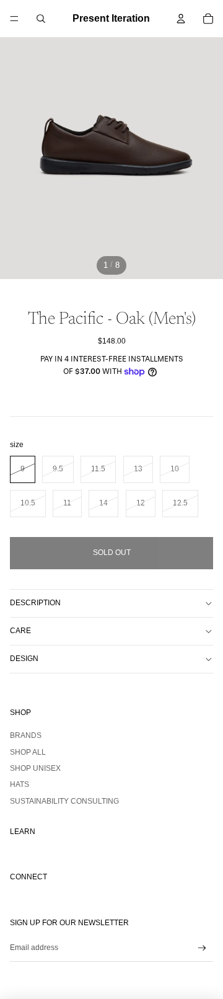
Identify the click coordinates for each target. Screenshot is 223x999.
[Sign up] (202, 948)
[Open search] (41, 18)
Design (24, 658)
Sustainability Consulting (64, 801)
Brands (26, 735)
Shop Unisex (35, 768)
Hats (19, 784)
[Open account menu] (181, 18)
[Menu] (14, 18)
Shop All (28, 752)
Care (20, 630)
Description (35, 602)
